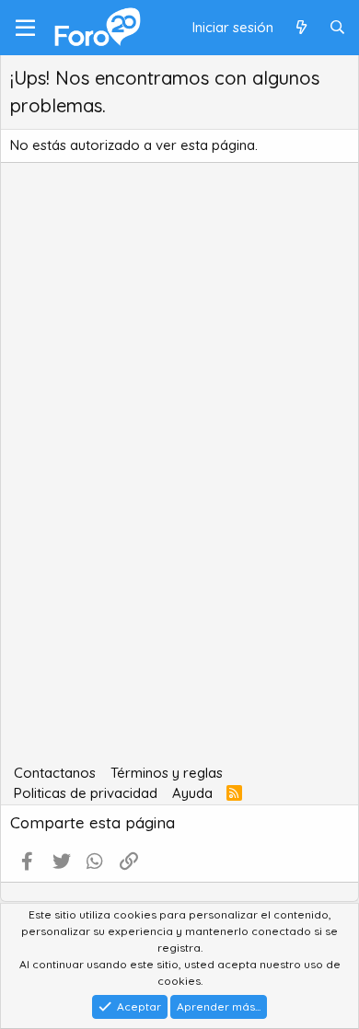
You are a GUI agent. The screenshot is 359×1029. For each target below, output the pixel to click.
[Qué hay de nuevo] (300, 28)
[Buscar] (337, 28)
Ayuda (192, 793)
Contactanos (55, 772)
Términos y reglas (166, 772)
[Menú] (25, 27)
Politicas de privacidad (85, 793)
